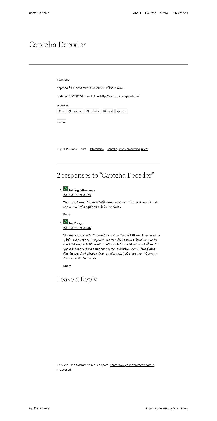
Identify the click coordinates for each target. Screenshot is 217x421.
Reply (67, 214)
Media (164, 13)
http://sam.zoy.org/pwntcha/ (119, 96)
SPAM (144, 149)
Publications (180, 13)
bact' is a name (39, 13)
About (137, 13)
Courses (150, 13)
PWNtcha (63, 79)
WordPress (180, 408)
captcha (112, 149)
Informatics (97, 149)
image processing (129, 149)
